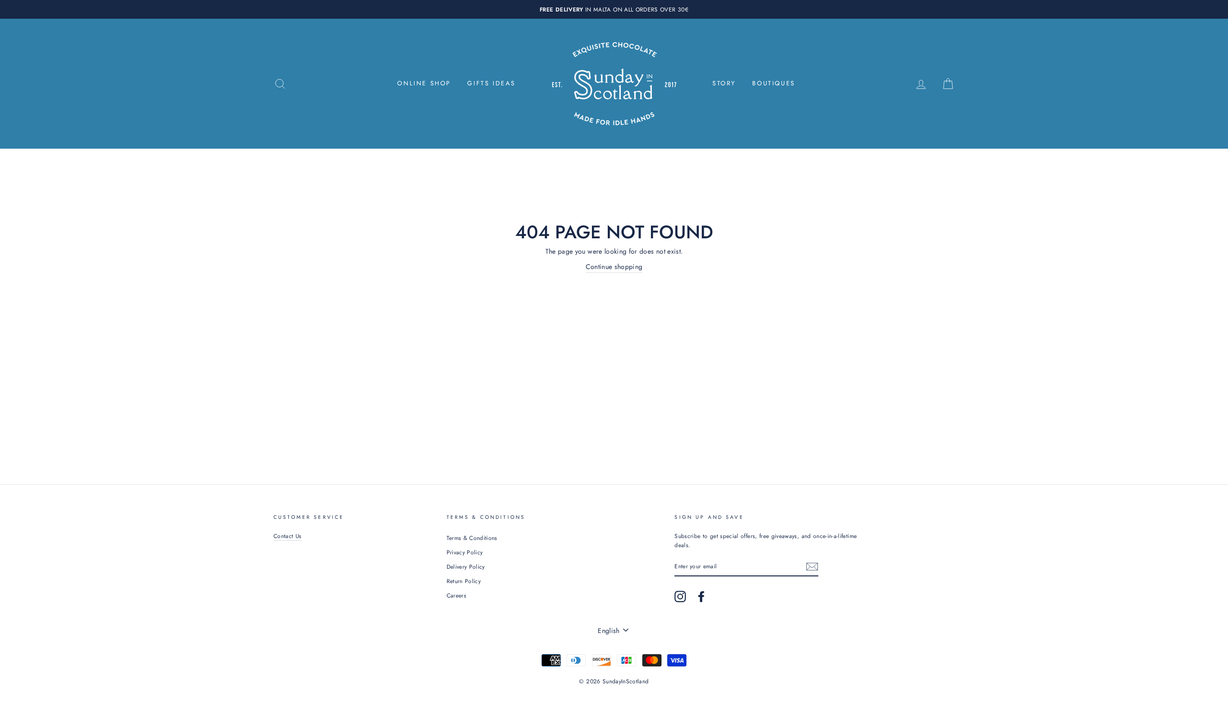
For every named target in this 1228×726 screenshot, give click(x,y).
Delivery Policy (466, 566)
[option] (614, 9)
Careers (456, 595)
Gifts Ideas (491, 83)
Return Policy (464, 581)
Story (724, 83)
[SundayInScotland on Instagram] (680, 596)
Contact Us (287, 536)
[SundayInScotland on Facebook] (701, 596)
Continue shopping (614, 266)
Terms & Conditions (472, 538)
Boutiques (773, 83)
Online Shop (424, 83)
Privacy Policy (465, 552)
